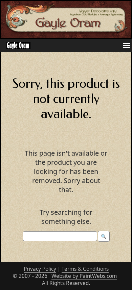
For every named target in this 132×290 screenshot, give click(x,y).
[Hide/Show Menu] (124, 46)
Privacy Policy (40, 268)
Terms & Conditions (85, 268)
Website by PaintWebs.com (84, 276)
